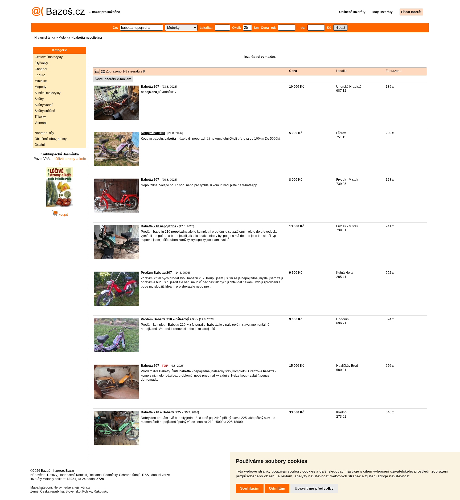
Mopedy (40, 87)
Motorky (64, 37)
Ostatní (40, 145)
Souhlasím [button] (249, 488)
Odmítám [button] (277, 488)
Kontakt (81, 475)
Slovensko (73, 491)
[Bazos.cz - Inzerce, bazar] (58, 15)
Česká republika (52, 491)
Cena (293, 71)
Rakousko (101, 491)
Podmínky (110, 475)
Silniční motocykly (47, 93)
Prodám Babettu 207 (156, 273)
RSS (145, 475)
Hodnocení (67, 475)
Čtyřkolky (41, 63)
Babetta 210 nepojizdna (158, 226)
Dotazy (52, 475)
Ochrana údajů (130, 475)
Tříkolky (40, 117)
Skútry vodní (43, 105)
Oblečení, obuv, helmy (51, 139)
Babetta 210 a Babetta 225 (161, 412)
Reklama (95, 475)
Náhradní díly (44, 133)
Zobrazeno (393, 71)
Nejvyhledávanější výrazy (72, 487)
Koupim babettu (153, 133)
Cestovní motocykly (49, 57)
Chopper (41, 69)
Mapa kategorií (41, 487)
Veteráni (41, 123)
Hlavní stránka (44, 37)
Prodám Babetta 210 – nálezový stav (168, 319)
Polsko (87, 491)
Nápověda (38, 475)
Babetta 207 (150, 86)
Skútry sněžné (45, 111)
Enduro (40, 75)
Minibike (41, 81)
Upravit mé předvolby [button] (314, 488)
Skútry (39, 99)
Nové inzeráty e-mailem (113, 79)
